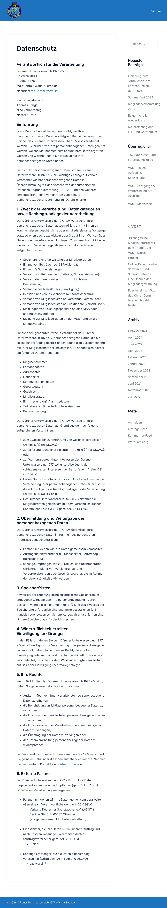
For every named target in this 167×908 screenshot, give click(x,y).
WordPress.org (138, 442)
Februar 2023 (137, 357)
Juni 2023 (135, 344)
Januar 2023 (136, 363)
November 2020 (139, 390)
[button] (152, 10)
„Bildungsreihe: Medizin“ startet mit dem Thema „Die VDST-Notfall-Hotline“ (141, 247)
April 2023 (135, 350)
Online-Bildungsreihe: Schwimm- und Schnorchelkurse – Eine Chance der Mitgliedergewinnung (143, 274)
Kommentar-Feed (140, 435)
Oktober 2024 (138, 331)
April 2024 (135, 337)
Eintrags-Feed (137, 429)
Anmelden (135, 422)
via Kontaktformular (45, 91)
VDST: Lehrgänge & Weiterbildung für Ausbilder (141, 190)
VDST (136, 226)
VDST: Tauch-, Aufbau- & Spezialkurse (138, 172)
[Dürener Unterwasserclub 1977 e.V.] (14, 10)
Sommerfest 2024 (140, 97)
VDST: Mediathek (140, 204)
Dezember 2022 (139, 370)
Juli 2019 (134, 396)
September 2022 (139, 377)
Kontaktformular (68, 764)
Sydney (70, 902)
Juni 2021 (134, 383)
